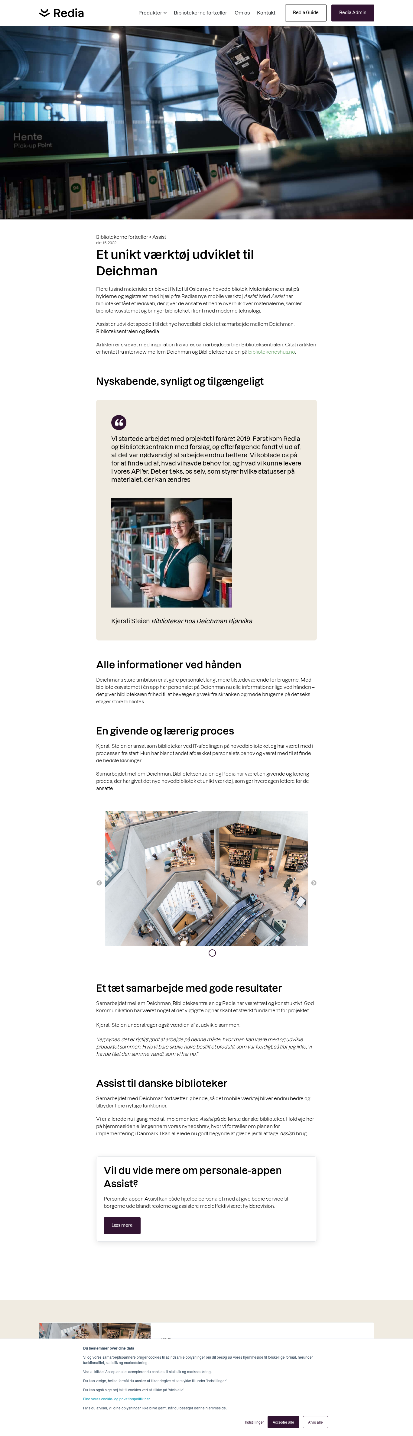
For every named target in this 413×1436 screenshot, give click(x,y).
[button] (152, 13)
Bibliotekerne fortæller (200, 12)
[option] (206, 879)
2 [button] (212, 953)
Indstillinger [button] (254, 1422)
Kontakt (266, 12)
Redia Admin (352, 12)
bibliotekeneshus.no (271, 352)
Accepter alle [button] (283, 1422)
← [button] (99, 883)
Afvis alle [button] (315, 1422)
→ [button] (314, 883)
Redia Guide (306, 12)
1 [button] (203, 953)
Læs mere (122, 1225)
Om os (242, 12)
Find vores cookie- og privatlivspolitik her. (117, 1398)
